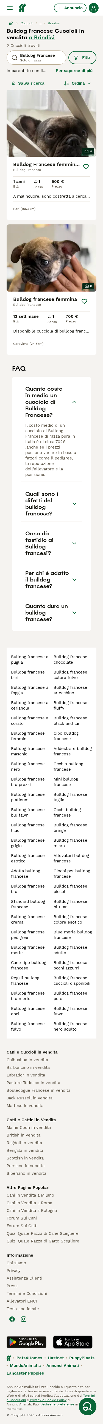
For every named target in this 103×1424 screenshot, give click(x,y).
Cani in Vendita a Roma (29, 1202)
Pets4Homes (29, 1357)
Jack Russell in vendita (29, 1098)
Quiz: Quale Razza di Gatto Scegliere (43, 1241)
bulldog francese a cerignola (29, 705)
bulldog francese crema (28, 919)
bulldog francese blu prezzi (28, 782)
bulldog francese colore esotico (70, 919)
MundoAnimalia (25, 1365)
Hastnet (56, 1357)
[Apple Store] (73, 1342)
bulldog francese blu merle (28, 996)
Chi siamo (16, 1262)
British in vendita (23, 1135)
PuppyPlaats (81, 1357)
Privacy (14, 1270)
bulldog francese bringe (70, 828)
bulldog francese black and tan (70, 721)
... (40, 23)
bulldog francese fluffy (70, 705)
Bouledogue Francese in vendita (38, 1090)
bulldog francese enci (28, 1011)
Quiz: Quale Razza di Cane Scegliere (43, 1233)
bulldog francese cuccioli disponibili (72, 980)
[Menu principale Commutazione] (9, 7)
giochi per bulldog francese (72, 873)
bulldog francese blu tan (70, 904)
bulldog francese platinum (28, 797)
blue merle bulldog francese (73, 935)
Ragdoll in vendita (24, 1142)
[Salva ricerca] (87, 1406)
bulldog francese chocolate (70, 659)
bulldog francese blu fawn (28, 812)
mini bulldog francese (66, 782)
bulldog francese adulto (70, 950)
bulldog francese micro (70, 843)
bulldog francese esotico (28, 858)
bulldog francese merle (28, 950)
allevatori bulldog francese (71, 858)
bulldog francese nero (28, 766)
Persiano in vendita (25, 1165)
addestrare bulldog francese (73, 751)
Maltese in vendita (25, 1105)
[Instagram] (23, 1319)
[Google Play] (26, 1342)
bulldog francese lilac (28, 828)
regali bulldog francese (25, 980)
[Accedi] (94, 8)
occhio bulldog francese (68, 766)
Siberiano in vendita (26, 1173)
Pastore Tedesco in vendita (33, 1082)
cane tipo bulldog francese (28, 965)
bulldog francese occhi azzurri (70, 965)
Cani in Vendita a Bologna (32, 1210)
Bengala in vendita (25, 1150)
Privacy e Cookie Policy (47, 1400)
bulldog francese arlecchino (70, 690)
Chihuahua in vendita (27, 1059)
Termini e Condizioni (27, 1293)
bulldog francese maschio (28, 751)
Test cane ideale (23, 1308)
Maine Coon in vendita (29, 1127)
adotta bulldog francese (25, 873)
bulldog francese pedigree (28, 935)
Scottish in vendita (25, 1158)
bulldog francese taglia (70, 797)
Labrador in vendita (26, 1075)
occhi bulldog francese (67, 812)
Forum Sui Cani (22, 1218)
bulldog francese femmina (28, 736)
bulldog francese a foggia (29, 690)
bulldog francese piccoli (70, 889)
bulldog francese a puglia (29, 659)
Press (12, 1285)
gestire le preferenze (57, 1404)
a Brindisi (42, 37)
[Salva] (86, 166)
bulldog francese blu (28, 889)
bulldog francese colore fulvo (70, 675)
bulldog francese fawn (70, 1011)
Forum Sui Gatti (22, 1225)
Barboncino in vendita (28, 1067)
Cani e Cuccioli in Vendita (32, 1052)
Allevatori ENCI (22, 1301)
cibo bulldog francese (66, 736)
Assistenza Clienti (24, 1278)
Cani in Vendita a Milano (30, 1195)
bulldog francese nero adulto (70, 1026)
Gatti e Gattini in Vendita (31, 1119)
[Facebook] (12, 1319)
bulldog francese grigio (28, 843)
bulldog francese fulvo (28, 1026)
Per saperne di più (74, 70)
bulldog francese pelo (70, 996)
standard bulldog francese (28, 904)
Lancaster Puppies (25, 1373)
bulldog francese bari (28, 675)
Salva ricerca (31, 83)
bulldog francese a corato (29, 721)
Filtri (86, 57)
